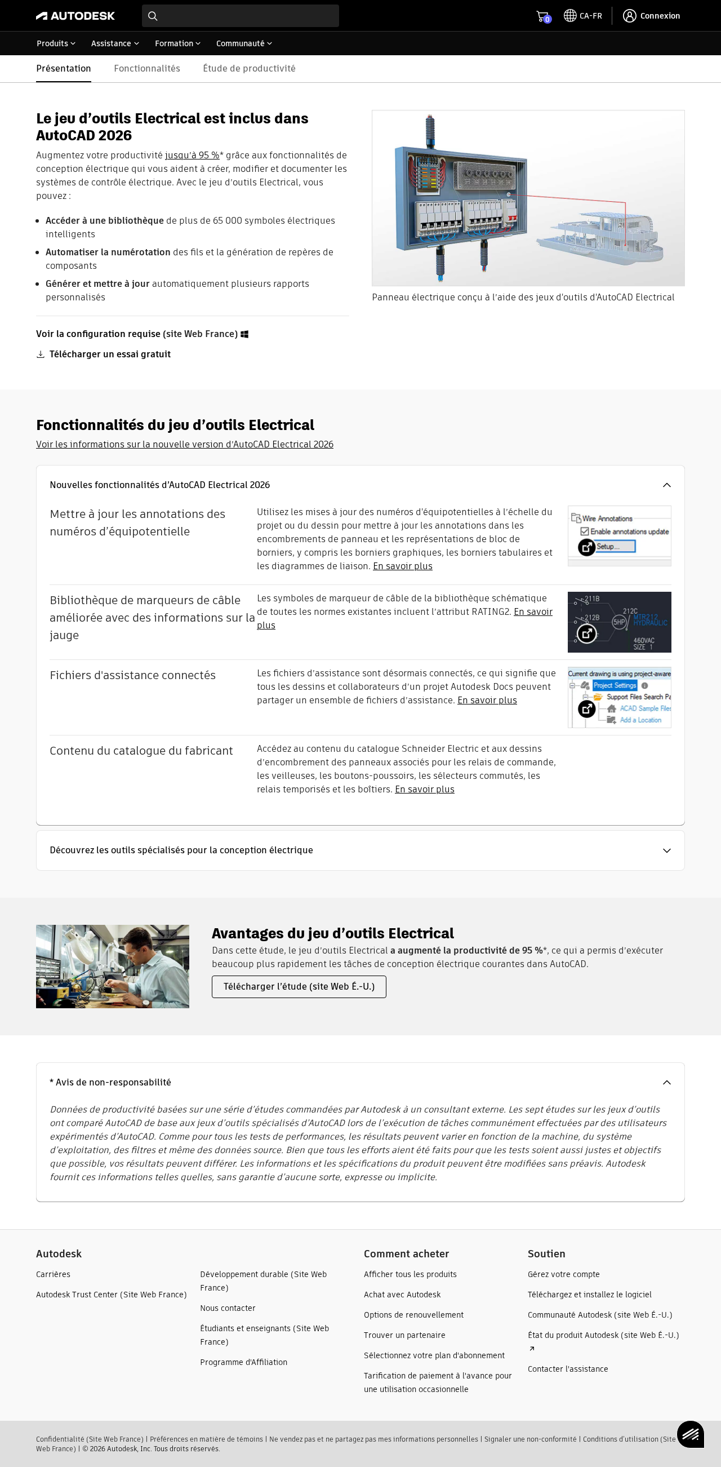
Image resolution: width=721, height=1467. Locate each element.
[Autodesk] (75, 16)
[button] (360, 485)
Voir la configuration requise (98, 333)
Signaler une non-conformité (530, 1439)
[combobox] (240, 16)
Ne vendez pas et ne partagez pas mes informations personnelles (373, 1439)
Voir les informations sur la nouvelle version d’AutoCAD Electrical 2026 (184, 444)
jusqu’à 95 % (192, 155)
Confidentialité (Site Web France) (90, 1439)
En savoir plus (403, 566)
